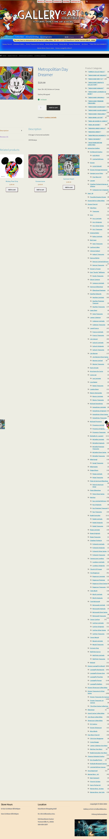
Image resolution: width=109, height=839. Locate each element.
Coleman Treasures (99, 325)
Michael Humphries (96, 404)
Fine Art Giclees (95, 781)
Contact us (57, 1)
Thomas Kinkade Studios (96, 756)
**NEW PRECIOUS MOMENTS (98, 44)
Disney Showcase (74, 44)
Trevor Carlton (95, 619)
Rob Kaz (92, 497)
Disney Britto (63, 44)
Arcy (91, 215)
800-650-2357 (58, 40)
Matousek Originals (99, 609)
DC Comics (93, 724)
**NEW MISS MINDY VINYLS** (97, 128)
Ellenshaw (91, 710)
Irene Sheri (93, 310)
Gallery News (19, 37)
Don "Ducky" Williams (97, 272)
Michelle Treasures (99, 456)
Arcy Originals (97, 222)
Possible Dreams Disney (98, 197)
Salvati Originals (98, 346)
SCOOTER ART (97, 166)
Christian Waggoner (96, 738)
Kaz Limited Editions (99, 501)
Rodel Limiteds (97, 519)
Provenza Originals (99, 429)
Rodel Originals (98, 523)
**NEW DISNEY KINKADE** (96, 88)
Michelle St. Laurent (96, 436)
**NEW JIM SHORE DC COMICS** (98, 121)
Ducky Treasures (98, 276)
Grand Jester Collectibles (96, 713)
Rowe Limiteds (95, 530)
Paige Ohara (94, 470)
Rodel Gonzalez (95, 515)
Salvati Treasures (98, 350)
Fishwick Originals (99, 548)
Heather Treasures (99, 307)
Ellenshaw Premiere (99, 290)
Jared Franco (94, 328)
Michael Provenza (96, 421)
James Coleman (95, 317)
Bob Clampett (94, 778)
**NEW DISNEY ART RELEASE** (97, 75)
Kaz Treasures (97, 512)
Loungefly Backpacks (97, 670)
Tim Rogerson (94, 573)
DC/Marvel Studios (96, 152)
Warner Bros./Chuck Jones (45, 48)
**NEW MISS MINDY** (94, 132)
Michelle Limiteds (98, 439)
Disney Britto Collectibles (96, 201)
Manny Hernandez (96, 393)
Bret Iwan (93, 240)
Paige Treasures (98, 477)
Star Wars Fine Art (94, 735)
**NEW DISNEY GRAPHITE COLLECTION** (96, 84)
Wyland (92, 663)
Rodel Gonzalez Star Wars (98, 753)
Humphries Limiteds (99, 407)
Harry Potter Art (95, 785)
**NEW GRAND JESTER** (95, 117)
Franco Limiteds (98, 332)
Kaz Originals (97, 505)
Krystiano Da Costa (96, 371)
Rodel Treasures (98, 526)
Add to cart (53, 107)
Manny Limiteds (98, 396)
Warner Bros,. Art (93, 774)
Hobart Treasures (98, 254)
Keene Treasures (98, 386)
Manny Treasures (98, 400)
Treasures (96, 211)
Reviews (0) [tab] (4, 137)
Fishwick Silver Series (100, 551)
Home (4, 56)
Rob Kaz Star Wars (96, 749)
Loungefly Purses (96, 680)
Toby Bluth (93, 591)
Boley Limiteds (97, 236)
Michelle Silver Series (99, 452)
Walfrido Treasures (99, 659)
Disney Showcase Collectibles (97, 688)
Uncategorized (93, 771)
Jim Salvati (94, 339)
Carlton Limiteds (98, 623)
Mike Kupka (94, 467)
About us (41, 1)
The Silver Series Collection (99, 706)
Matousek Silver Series (100, 612)
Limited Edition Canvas (98, 767)
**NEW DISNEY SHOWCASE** (97, 107)
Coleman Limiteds (99, 321)
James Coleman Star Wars (99, 746)
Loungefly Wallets (96, 684)
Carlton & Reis (95, 247)
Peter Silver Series (98, 494)
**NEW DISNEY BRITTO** (96, 79)
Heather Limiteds (98, 297)
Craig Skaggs (94, 742)
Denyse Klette (94, 258)
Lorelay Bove (94, 389)
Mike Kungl (93, 459)
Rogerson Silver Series (100, 584)
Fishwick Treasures (99, 555)
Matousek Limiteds (99, 605)
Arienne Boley (94, 233)
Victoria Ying (94, 648)
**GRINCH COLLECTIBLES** (96, 72)
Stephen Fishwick (96, 540)
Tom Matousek (95, 601)
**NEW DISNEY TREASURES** (97, 114)
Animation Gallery (18, 44)
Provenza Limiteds (99, 425)
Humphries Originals (99, 411)
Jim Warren (94, 353)
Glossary (49, 1)
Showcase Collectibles (95, 721)
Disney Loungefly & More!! (63, 48)
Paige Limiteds (97, 474)
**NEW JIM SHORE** (94, 125)
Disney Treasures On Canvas (35, 44)
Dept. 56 (90, 193)
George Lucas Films (96, 173)
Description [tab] (4, 130)
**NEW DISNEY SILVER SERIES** (98, 110)
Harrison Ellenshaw (96, 287)
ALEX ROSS (96, 155)
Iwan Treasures (98, 244)
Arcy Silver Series (98, 226)
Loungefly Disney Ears (97, 673)
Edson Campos (95, 279)
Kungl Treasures (98, 463)
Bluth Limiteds (97, 594)
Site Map (66, 1)
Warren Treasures (98, 364)
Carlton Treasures (98, 634)
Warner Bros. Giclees (97, 789)
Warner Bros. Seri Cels (97, 792)
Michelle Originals (98, 443)
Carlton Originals (98, 627)
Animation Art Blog (32, 37)
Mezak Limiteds (98, 641)
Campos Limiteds (98, 283)
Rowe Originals (95, 533)
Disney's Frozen (95, 269)
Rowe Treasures (95, 537)
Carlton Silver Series (99, 630)
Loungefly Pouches (96, 677)
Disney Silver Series (51, 44)
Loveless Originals (99, 566)
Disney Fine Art (7, 44)
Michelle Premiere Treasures (98, 448)
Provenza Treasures (99, 432)
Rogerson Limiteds (99, 576)
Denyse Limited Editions (101, 262)
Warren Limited (98, 360)
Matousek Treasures (99, 616)
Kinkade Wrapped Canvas (98, 764)
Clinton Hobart (95, 251)
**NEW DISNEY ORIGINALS (96, 97)
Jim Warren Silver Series (100, 357)
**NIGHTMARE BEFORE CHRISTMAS (95, 144)
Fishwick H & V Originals (101, 190)
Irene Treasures (98, 314)
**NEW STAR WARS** (94, 139)
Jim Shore (84, 44)
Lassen (92, 181)
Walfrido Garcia (95, 652)
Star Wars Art (97, 177)
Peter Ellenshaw (95, 490)
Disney (92, 163)
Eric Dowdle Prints (96, 760)
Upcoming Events (46, 37)
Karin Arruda (94, 368)
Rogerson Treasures (99, 587)
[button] (30, 69)
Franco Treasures (98, 335)
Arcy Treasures (97, 229)
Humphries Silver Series (100, 414)
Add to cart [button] (12, 190)
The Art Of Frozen (96, 569)
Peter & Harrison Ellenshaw (99, 481)
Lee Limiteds (97, 378)
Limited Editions (98, 159)
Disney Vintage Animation (99, 170)
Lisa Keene (93, 382)
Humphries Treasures (100, 418)
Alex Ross (93, 208)
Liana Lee (93, 375)
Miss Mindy (93, 731)
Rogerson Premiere (99, 580)
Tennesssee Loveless (26, 56)
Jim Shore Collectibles (95, 717)
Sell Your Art (75, 1)
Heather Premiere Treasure (98, 302)
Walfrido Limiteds (98, 655)
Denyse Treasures (98, 265)
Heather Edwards (95, 294)
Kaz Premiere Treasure (100, 508)
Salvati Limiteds (98, 343)
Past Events (10, 37)
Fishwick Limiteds (98, 544)
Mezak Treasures (98, 644)
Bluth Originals (98, 598)
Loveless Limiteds (40, 56)
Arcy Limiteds (97, 219)
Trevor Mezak (94, 637)
